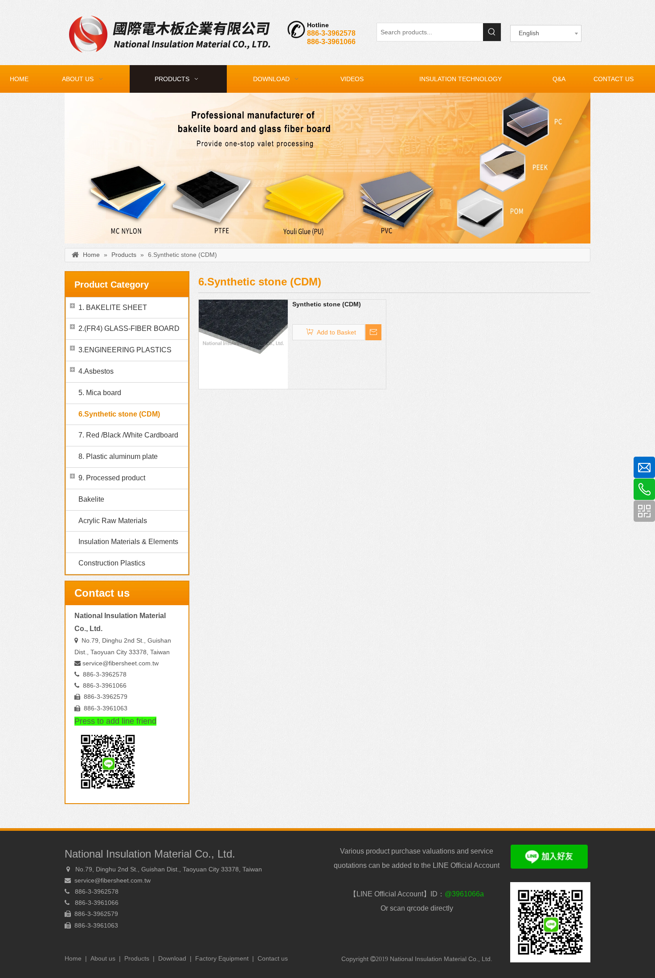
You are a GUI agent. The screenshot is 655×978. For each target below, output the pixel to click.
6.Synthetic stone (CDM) (119, 414)
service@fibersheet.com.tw (120, 663)
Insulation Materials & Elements (128, 541)
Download (172, 958)
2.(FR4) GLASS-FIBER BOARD (129, 328)
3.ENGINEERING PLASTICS (125, 350)
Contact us (273, 958)
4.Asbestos (96, 371)
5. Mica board (99, 392)
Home (73, 958)
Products (136, 958)
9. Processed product (111, 478)
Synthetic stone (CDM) (326, 304)
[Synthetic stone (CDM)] (243, 343)
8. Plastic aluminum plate (118, 456)
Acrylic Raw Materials (112, 520)
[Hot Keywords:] (492, 32)
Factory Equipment (222, 958)
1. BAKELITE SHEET (112, 307)
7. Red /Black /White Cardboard (128, 435)
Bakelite (91, 499)
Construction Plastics (111, 563)
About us (102, 958)
